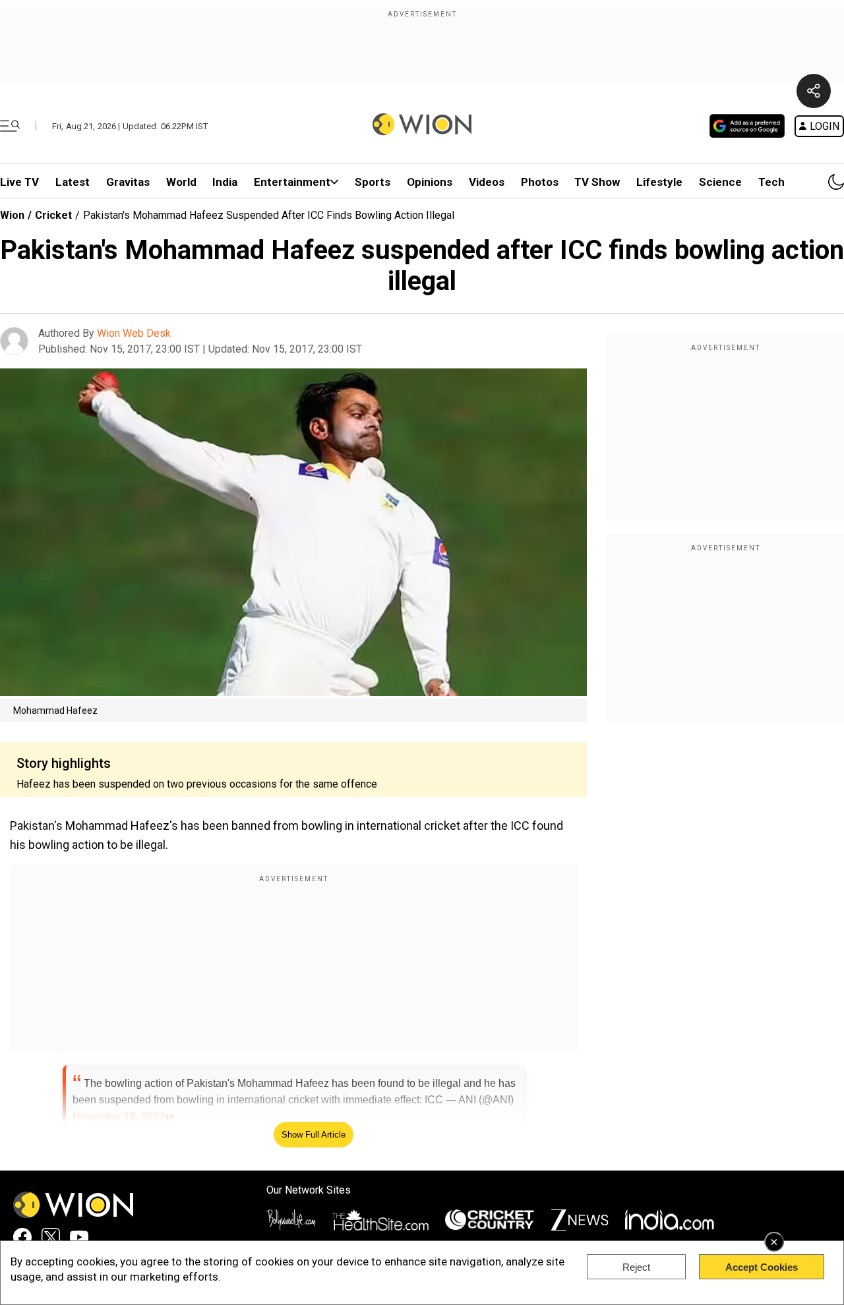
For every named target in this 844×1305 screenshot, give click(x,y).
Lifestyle (659, 181)
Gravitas (128, 181)
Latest (72, 181)
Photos (539, 181)
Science (720, 181)
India (224, 181)
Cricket (53, 215)
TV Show (597, 181)
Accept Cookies (761, 1267)
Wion (12, 215)
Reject (636, 1267)
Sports (372, 181)
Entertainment (292, 181)
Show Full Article (314, 1135)
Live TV (19, 181)
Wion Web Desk (134, 333)
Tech (771, 181)
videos (486, 181)
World (181, 181)
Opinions (429, 181)
